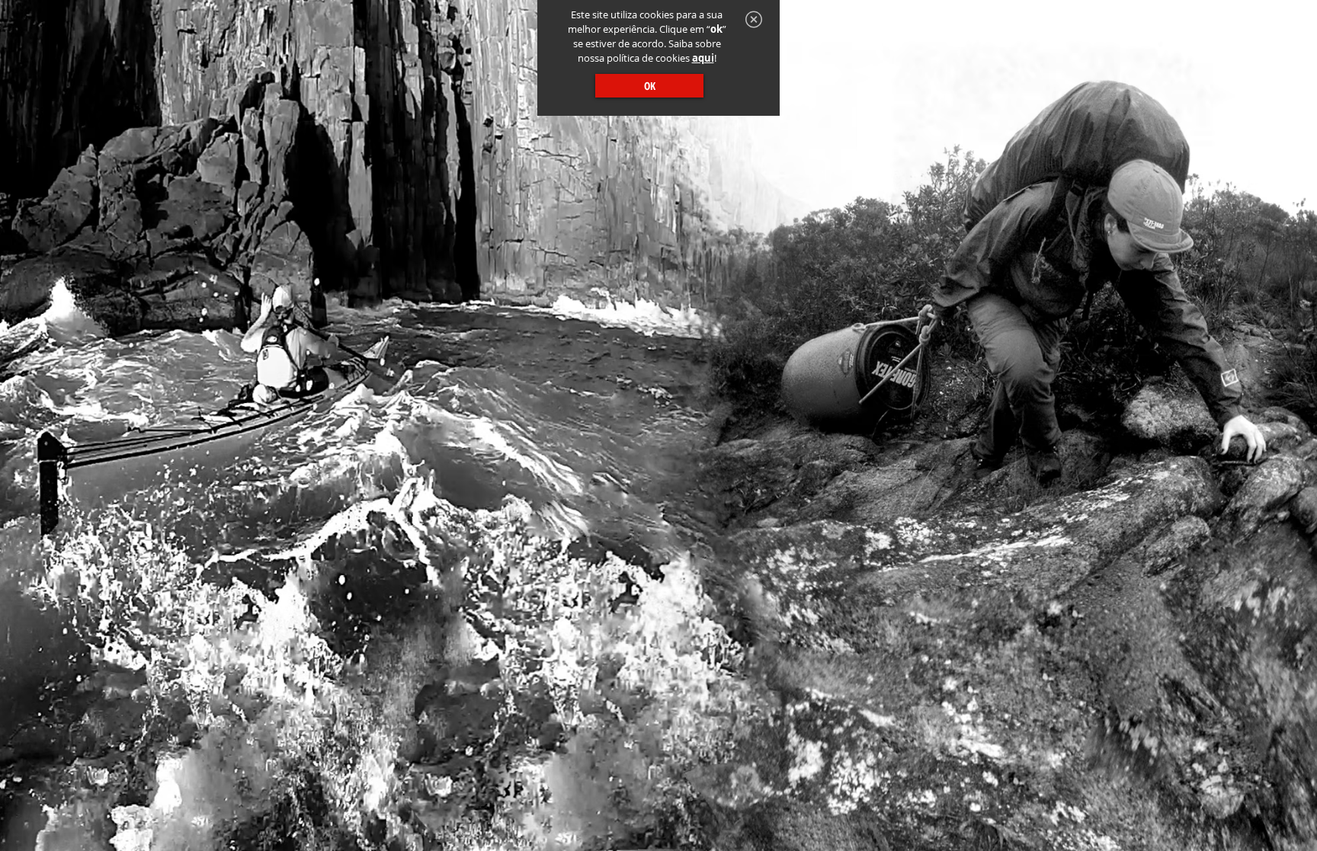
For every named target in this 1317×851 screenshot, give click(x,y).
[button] (753, 19)
